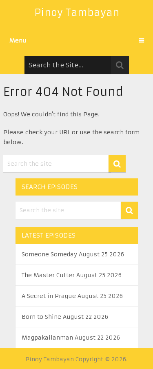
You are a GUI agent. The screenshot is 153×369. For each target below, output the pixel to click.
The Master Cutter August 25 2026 (72, 275)
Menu (18, 40)
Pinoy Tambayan (76, 13)
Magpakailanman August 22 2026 (71, 337)
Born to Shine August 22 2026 (65, 316)
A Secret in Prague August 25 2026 (72, 296)
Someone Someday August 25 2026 (73, 254)
